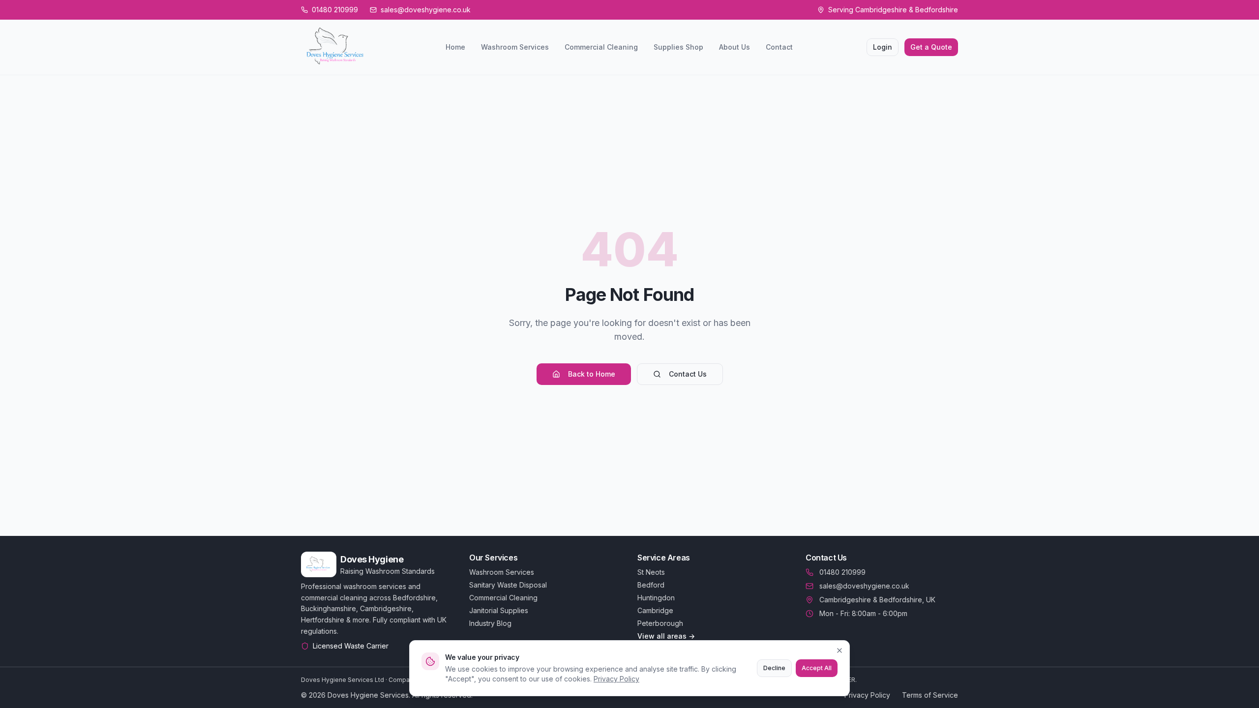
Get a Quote (931, 47)
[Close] (839, 650)
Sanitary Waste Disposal (508, 585)
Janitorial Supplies (498, 610)
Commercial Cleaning (601, 47)
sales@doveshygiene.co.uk (864, 586)
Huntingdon (656, 597)
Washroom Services (515, 47)
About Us (734, 47)
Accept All (817, 668)
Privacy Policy (616, 679)
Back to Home (591, 374)
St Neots (651, 572)
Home (455, 47)
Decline (774, 668)
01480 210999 (842, 572)
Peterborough (660, 623)
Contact (779, 47)
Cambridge (655, 610)
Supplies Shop (678, 47)
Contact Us (688, 374)
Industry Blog (490, 623)
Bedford (650, 585)
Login (882, 47)
